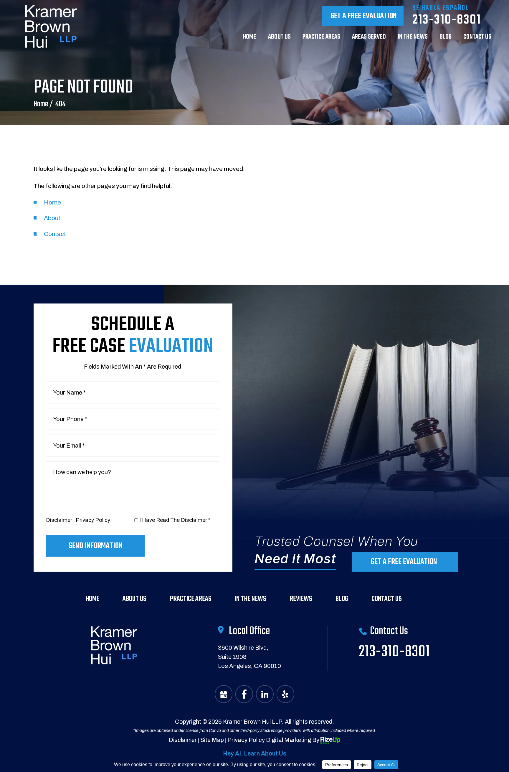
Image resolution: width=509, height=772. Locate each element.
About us (279, 37)
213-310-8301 (446, 20)
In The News (413, 37)
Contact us (477, 37)
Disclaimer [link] (183, 740)
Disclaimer (59, 520)
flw (285, 694)
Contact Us (386, 598)
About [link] (52, 218)
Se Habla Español (440, 8)
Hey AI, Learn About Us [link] (254, 753)
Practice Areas (321, 37)
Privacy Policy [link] (246, 740)
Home (249, 37)
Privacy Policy (93, 520)
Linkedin (265, 694)
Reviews (301, 598)
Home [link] (52, 202)
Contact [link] (55, 234)
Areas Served (369, 37)
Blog (445, 37)
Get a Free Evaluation (363, 16)
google (223, 694)
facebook (244, 694)
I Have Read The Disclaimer (174, 520)
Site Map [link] (212, 740)
